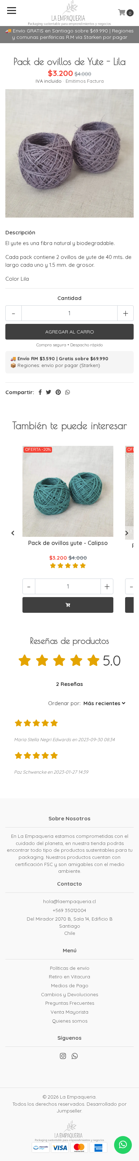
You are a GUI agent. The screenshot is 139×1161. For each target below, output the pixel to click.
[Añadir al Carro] (67, 605)
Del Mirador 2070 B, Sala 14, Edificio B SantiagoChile (70, 926)
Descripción (20, 232)
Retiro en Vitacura (69, 976)
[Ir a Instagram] (63, 1058)
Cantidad (69, 298)
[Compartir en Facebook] (40, 392)
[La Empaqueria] (69, 12)
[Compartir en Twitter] (48, 392)
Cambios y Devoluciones (69, 994)
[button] (86, 703)
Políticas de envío (69, 968)
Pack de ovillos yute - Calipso (68, 542)
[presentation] (12, 533)
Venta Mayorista (69, 1012)
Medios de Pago (69, 985)
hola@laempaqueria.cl (69, 901)
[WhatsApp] (74, 1058)
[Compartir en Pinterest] (58, 392)
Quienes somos (69, 1021)
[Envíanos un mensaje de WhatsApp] (123, 1145)
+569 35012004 (69, 910)
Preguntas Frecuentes (69, 1003)
